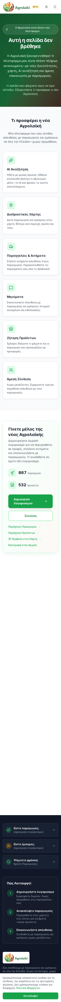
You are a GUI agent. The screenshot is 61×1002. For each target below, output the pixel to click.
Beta (35, 7)
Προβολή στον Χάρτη (24, 538)
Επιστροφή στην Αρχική (22, 545)
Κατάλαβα (31, 996)
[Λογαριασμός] (46, 7)
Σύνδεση (31, 516)
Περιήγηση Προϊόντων (21, 532)
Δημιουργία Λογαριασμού (23, 501)
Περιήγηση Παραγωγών (22, 526)
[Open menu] (55, 6)
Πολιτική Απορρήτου (28, 988)
